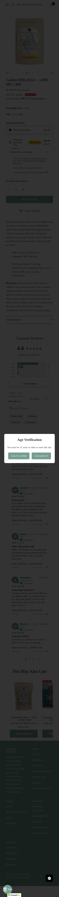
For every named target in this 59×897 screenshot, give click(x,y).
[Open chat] (49, 878)
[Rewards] (7, 889)
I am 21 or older (18, 456)
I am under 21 (41, 456)
